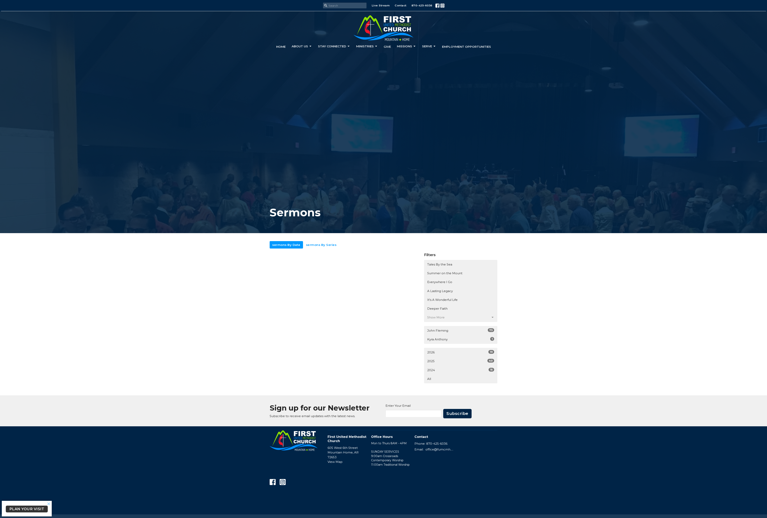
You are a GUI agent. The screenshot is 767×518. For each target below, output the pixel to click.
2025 (460, 361)
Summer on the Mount (444, 273)
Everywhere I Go (439, 282)
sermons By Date (286, 245)
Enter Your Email (398, 406)
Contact (400, 5)
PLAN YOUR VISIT (26, 509)
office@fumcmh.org (439, 449)
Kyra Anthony (460, 339)
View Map (335, 462)
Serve (427, 46)
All (429, 379)
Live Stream (381, 5)
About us (300, 46)
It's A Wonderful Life (442, 300)
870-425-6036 (421, 5)
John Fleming (460, 330)
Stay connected (332, 46)
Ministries (365, 46)
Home (281, 47)
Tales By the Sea (439, 264)
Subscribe (457, 413)
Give (387, 47)
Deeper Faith (437, 308)
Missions (404, 46)
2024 (460, 370)
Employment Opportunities (466, 47)
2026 (460, 352)
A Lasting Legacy (440, 291)
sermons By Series (321, 245)
